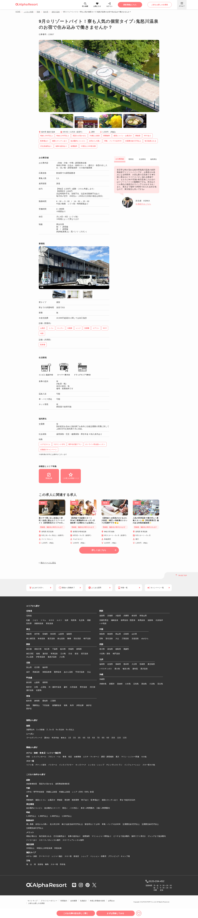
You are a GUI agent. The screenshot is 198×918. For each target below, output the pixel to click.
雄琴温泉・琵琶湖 (128, 620)
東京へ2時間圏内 (87, 808)
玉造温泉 (135, 639)
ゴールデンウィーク (34, 738)
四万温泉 (84, 654)
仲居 (28, 757)
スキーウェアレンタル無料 (73, 840)
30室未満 (57, 848)
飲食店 (76, 856)
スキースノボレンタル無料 (49, 840)
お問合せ (111, 901)
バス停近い (74, 808)
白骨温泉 (73, 687)
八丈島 (62, 657)
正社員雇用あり (59, 836)
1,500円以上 (67, 816)
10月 (113, 738)
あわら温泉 (68, 672)
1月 (69, 738)
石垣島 (136, 684)
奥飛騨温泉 (56, 705)
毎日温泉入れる (45, 836)
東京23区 (30, 654)
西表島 (144, 684)
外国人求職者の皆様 (97, 901)
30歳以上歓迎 (51, 792)
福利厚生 (153, 159)
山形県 (61, 634)
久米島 (128, 684)
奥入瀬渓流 (30, 639)
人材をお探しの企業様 (36, 903)
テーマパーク (44, 856)
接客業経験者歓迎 (62, 784)
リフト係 (29, 765)
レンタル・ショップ (96, 765)
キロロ (51, 620)
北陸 (28, 663)
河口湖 (92, 687)
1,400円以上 (55, 816)
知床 (66, 620)
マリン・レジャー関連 (130, 757)
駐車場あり (95, 800)
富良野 (29, 623)
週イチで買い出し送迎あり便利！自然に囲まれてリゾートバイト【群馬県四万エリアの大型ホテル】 (52, 520)
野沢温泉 (83, 687)
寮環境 (130, 159)
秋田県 (53, 634)
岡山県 (118, 634)
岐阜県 (29, 701)
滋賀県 (102, 616)
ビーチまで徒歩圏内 (121, 836)
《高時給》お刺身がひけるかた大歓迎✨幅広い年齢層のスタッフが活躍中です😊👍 (114, 520)
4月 (84, 738)
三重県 (53, 701)
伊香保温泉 (40, 657)
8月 (103, 738)
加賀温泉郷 (46, 672)
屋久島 (117, 669)
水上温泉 (29, 657)
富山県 (29, 667)
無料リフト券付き (138, 836)
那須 (76, 654)
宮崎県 (142, 664)
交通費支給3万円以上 (131, 824)
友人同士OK (55, 824)
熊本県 (126, 664)
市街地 (62, 864)
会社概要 (73, 901)
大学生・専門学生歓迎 (35, 792)
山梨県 (37, 682)
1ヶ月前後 (40, 730)
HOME (17, 12)
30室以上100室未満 (44, 848)
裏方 (117, 757)
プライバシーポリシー (49, 901)
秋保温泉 (41, 639)
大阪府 (118, 616)
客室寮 (67, 800)
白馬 (36, 687)
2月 (74, 738)
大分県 (134, 664)
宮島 (101, 639)
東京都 (29, 649)
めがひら (145, 639)
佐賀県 (110, 664)
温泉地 (40, 864)
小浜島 (152, 684)
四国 (101, 644)
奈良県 (134, 616)
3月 (79, 738)
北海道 (29, 611)
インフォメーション (132, 765)
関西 (101, 611)
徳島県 (118, 649)
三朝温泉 (125, 639)
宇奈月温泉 (79, 672)
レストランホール (39, 757)
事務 (64, 757)
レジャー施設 (57, 856)
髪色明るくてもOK (92, 824)
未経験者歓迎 (31, 784)
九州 (101, 659)
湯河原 (45, 654)
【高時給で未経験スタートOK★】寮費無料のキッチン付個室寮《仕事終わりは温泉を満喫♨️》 (83, 520)
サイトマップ (32, 901)
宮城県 (45, 634)
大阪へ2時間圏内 (103, 808)
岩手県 (37, 634)
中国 (101, 629)
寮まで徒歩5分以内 (127, 800)
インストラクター (66, 765)
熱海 (28, 705)
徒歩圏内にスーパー (52, 808)
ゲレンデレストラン (114, 765)
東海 (28, 696)
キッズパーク (80, 765)
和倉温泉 (36, 672)
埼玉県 (47, 649)
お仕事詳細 (120, 159)
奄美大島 (126, 669)
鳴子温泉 (87, 639)
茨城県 (71, 649)
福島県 (69, 634)
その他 (144, 757)
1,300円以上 (43, 816)
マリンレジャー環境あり (101, 836)
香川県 (102, 649)
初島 (65, 705)
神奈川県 (37, 649)
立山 (89, 672)
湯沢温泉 (29, 690)
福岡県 (102, 664)
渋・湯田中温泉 (55, 687)
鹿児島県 (151, 664)
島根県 (110, 634)
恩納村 (120, 684)
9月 (108, 738)
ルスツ (59, 620)
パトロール (52, 765)
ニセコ (35, 620)
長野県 (45, 682)
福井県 (45, 667)
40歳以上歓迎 (64, 792)
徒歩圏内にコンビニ (34, 808)
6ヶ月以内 (60, 730)
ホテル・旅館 (31, 856)
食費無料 (86, 836)
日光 (70, 654)
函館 (89, 620)
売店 (70, 757)
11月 (119, 738)
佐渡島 (38, 690)
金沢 (28, 672)
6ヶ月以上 (70, 730)
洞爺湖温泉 (38, 623)
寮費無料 (29, 800)
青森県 (29, 634)
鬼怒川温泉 (56, 12)
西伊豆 (29, 709)
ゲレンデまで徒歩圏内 (157, 836)
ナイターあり (31, 840)
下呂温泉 (46, 705)
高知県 (110, 649)
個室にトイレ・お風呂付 (45, 800)
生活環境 (142, 159)
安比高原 (77, 639)
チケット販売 (40, 765)
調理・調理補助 (107, 757)
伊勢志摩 (80, 705)
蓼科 (65, 687)
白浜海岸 (159, 620)
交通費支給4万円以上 (150, 824)
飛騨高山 (36, 705)
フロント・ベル (54, 757)
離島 (47, 864)
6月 (93, 738)
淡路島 (150, 620)
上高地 (43, 687)
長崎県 (118, 664)
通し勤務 (29, 824)
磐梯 (69, 639)
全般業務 (77, 757)
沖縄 (101, 674)
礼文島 (81, 620)
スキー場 (68, 856)
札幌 (28, 620)
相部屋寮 (75, 800)
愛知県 (45, 701)
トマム (43, 620)
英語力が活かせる (46, 784)
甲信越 (29, 678)
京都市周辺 (103, 620)
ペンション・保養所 (98, 856)
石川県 (37, 667)
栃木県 (45, 12)
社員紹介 (83, 901)
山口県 (134, 634)
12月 (125, 738)
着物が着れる (31, 836)
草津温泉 (54, 654)
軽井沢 (29, 687)
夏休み (47, 738)
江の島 (63, 654)
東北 (28, 629)
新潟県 (29, 682)
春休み (63, 738)
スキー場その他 (149, 765)
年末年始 (55, 738)
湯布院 (135, 669)
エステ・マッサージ (91, 757)
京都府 (110, 616)
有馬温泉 (141, 620)
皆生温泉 (109, 639)
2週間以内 (30, 730)
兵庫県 (126, 616)
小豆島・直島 (104, 654)
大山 (117, 639)
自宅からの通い (41, 824)
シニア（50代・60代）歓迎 (83, 792)
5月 (88, 738)
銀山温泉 (61, 639)
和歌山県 (143, 616)
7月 (98, 738)
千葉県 (55, 649)
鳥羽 (72, 705)
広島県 (126, 634)
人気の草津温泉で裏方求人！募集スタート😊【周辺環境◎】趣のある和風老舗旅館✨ (146, 520)
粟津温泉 (57, 672)
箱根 (38, 654)
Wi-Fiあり (85, 800)
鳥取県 (102, 634)
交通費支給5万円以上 (34, 828)
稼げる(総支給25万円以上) (72, 824)
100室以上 (30, 848)
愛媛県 (126, 649)
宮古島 (160, 684)
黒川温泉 (144, 669)
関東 (38, 12)
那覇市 (112, 684)
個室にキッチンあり (110, 800)
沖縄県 (102, 679)
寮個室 (59, 800)
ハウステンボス (105, 669)
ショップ (84, 856)
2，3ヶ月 (50, 730)
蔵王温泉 (51, 639)
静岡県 (37, 701)
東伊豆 (89, 705)
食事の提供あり (74, 836)
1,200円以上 (31, 816)
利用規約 (63, 901)
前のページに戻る (48, 563)
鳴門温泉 (116, 654)
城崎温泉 (114, 620)
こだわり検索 (28, 12)
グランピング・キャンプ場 (119, 856)
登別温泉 (49, 623)
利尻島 (73, 620)
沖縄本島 (103, 684)
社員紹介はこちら (143, 204)
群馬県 (79, 649)
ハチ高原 (103, 623)
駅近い (65, 808)
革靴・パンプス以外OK (111, 824)
